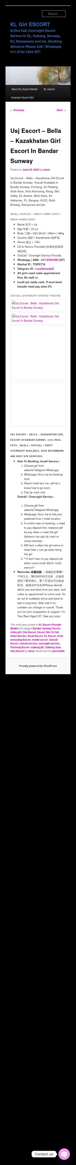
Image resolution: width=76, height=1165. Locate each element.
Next (61, 110)
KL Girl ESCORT (30, 24)
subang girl (37, 647)
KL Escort (49, 89)
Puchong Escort (20, 647)
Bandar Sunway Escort (46, 628)
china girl (15, 632)
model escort (40, 639)
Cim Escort (29, 632)
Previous (17, 110)
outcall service (28, 643)
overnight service (49, 643)
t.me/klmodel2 (44, 269)
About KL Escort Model (24, 89)
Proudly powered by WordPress (38, 666)
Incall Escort (35, 636)
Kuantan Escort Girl (22, 97)
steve (46, 169)
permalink (59, 651)
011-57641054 (49, 260)
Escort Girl (43, 632)
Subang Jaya (53, 647)
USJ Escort (17, 651)
